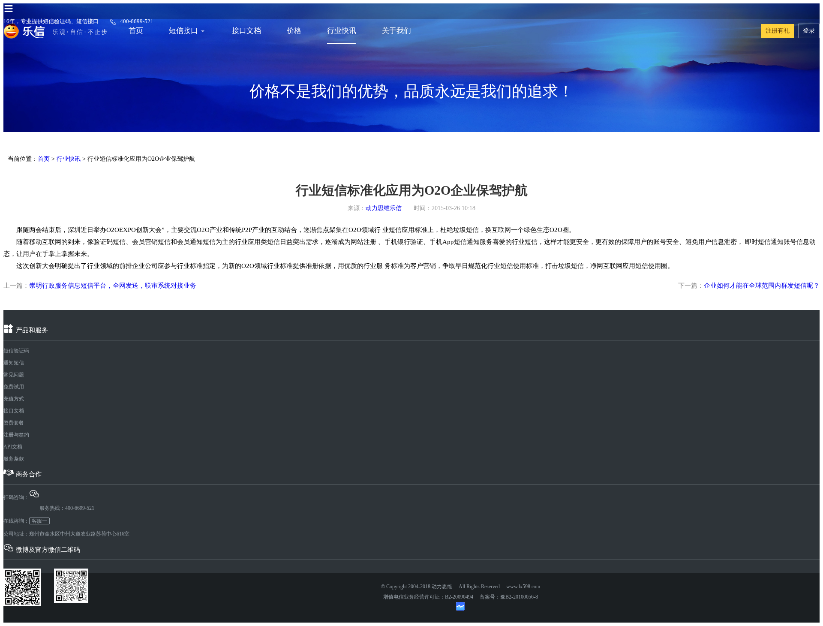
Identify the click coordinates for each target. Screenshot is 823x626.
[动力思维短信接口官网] (55, 31)
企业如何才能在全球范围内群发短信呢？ (762, 285)
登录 (809, 30)
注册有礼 (778, 30)
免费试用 (13, 387)
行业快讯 (341, 31)
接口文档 (246, 31)
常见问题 (13, 375)
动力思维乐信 (384, 208)
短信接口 (183, 31)
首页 (136, 31)
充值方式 (13, 399)
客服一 (39, 521)
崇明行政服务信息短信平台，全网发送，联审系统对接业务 (112, 285)
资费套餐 (13, 423)
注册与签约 (16, 435)
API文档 (12, 447)
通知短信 (13, 363)
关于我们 (396, 31)
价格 (294, 31)
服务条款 (13, 459)
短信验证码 (16, 351)
